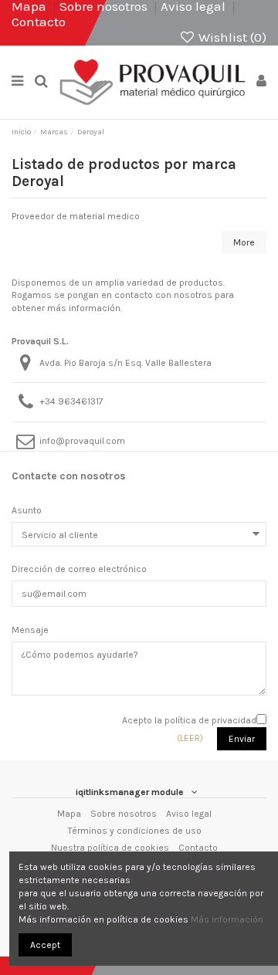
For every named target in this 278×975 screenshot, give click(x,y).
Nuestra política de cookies (110, 847)
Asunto (27, 510)
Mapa (69, 813)
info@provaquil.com (82, 440)
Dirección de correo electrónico (79, 569)
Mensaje (30, 630)
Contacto (39, 21)
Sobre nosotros (123, 813)
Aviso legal (189, 813)
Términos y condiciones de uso (135, 830)
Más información (227, 919)
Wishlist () (230, 37)
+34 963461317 (71, 401)
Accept (45, 944)
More (244, 242)
